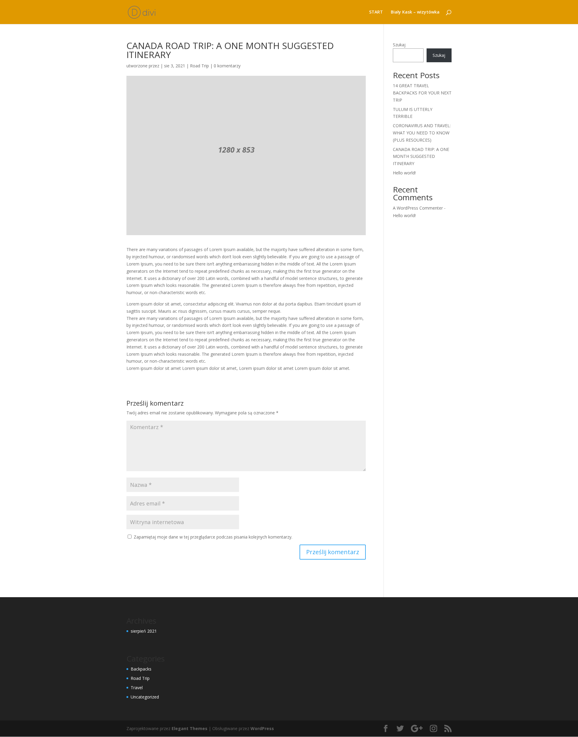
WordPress (262, 728)
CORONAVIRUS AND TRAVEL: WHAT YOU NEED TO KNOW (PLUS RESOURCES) (422, 133)
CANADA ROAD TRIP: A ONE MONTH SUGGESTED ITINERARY (421, 156)
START (376, 12)
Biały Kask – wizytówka (415, 12)
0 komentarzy (227, 66)
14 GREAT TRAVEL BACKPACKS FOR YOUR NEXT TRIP (422, 93)
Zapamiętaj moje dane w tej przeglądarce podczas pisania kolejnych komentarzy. (213, 537)
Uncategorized (145, 697)
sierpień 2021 (144, 631)
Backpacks (141, 669)
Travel (137, 687)
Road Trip (199, 66)
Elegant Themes (189, 728)
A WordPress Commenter (418, 208)
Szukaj (399, 45)
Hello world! (404, 173)
